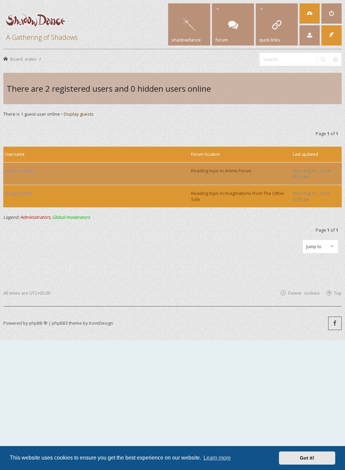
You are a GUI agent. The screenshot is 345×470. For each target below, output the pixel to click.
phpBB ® (38, 323)
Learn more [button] (217, 458)
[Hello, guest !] (310, 35)
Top (338, 293)
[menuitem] (310, 13)
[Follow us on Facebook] (335, 323)
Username (15, 154)
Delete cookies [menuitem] (304, 293)
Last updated (305, 154)
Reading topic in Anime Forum (221, 171)
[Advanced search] (335, 59)
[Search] (323, 59)
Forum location (205, 154)
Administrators (35, 217)
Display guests (79, 114)
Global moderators (71, 217)
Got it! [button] (307, 458)
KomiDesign (101, 323)
